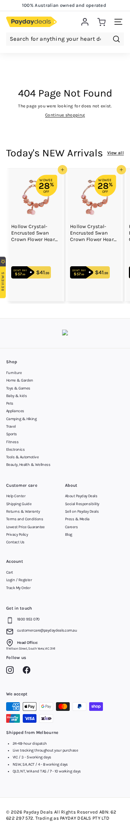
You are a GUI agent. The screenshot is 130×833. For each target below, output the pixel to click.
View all (115, 152)
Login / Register (19, 580)
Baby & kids (16, 395)
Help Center (15, 496)
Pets (9, 403)
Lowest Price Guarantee (25, 527)
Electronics (15, 449)
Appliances (15, 411)
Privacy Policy (17, 534)
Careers (71, 527)
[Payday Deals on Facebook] (28, 671)
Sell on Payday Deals (82, 511)
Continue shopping (65, 114)
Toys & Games (18, 388)
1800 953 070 (28, 619)
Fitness (12, 442)
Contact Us (15, 542)
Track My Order (18, 587)
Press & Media (77, 519)
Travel (11, 426)
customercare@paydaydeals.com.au (47, 630)
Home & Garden (19, 380)
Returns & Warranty (23, 511)
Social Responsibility (82, 504)
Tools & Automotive (22, 457)
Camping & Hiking (21, 418)
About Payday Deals (81, 496)
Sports (11, 434)
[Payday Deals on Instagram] (11, 671)
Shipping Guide (18, 504)
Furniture (14, 372)
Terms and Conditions (24, 519)
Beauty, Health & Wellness (28, 464)
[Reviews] (65, 333)
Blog (68, 534)
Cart (9, 572)
